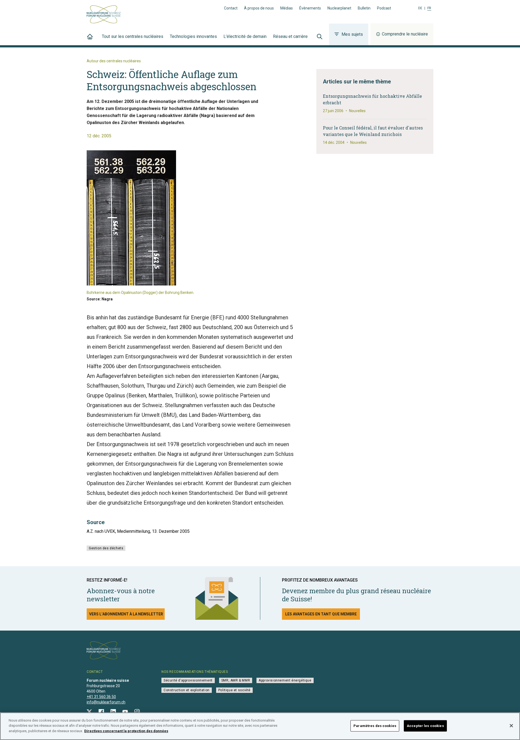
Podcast (384, 8)
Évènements (310, 8)
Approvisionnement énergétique (285, 680)
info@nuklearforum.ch (106, 702)
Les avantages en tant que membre (321, 614)
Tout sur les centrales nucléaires (132, 36)
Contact (231, 8)
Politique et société (234, 690)
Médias (286, 8)
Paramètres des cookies (374, 726)
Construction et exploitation (187, 690)
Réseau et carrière (290, 36)
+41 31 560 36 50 (101, 696)
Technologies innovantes (193, 36)
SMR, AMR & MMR (235, 680)
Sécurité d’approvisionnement (188, 680)
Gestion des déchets (106, 548)
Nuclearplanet (339, 8)
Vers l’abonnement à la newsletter (126, 614)
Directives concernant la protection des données (126, 731)
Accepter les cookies (425, 726)
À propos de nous (259, 8)
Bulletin (364, 8)
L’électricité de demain (244, 36)
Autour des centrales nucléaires (114, 61)
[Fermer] (511, 726)
